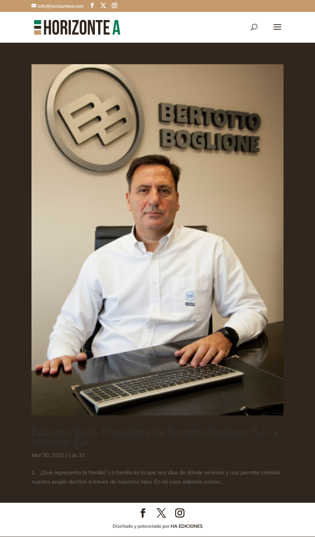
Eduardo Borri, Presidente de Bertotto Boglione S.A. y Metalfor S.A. (155, 436)
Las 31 (76, 455)
